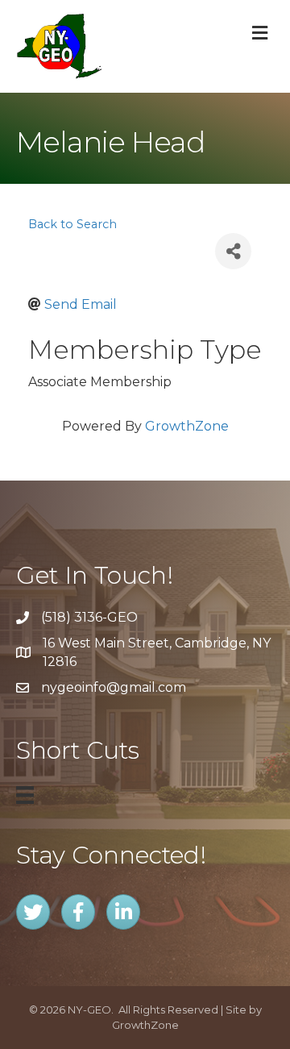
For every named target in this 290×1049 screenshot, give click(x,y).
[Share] (233, 251)
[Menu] (25, 795)
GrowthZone (187, 426)
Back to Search (72, 224)
